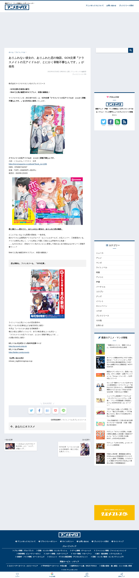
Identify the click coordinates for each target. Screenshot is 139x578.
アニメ (99, 258)
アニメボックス (72, 570)
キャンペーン (101, 306)
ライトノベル (67, 420)
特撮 (98, 272)
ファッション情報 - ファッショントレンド (111, 550)
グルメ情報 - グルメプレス (24, 550)
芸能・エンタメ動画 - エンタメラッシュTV (108, 557)
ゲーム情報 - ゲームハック (81, 550)
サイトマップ (119, 541)
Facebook (110, 125)
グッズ (99, 296)
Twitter (103, 125)
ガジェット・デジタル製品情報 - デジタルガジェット (68, 557)
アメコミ (99, 277)
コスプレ (99, 292)
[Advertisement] (69, 29)
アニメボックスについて (95, 5)
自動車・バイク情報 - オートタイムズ (30, 557)
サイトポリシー (68, 541)
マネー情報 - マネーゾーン (82, 554)
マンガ (99, 263)
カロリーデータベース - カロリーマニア (23, 566)
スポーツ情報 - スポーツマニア (56, 554)
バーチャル (100, 287)
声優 (98, 282)
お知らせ (99, 325)
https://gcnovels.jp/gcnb (18, 346)
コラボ (99, 311)
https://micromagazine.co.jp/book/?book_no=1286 (28, 164)
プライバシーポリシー (49, 541)
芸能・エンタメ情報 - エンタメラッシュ (52, 550)
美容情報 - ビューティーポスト (29, 554)
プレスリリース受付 (126, 5)
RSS (124, 125)
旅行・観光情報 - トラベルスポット (109, 554)
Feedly (117, 125)
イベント (99, 301)
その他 (99, 320)
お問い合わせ (111, 5)
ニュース (99, 253)
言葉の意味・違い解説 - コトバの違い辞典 (116, 566)
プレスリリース (80, 420)
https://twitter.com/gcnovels (19, 352)
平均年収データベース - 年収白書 (54, 566)
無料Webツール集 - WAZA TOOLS (84, 566)
